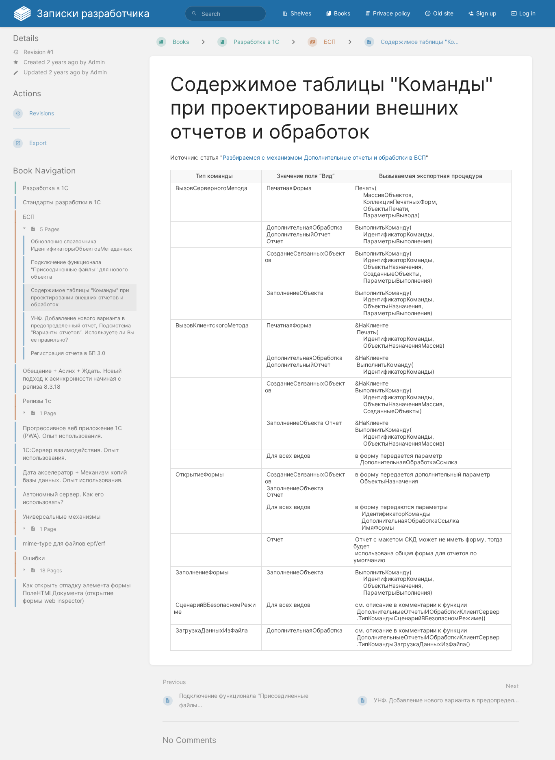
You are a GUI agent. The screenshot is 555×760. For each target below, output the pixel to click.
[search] (225, 13)
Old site (443, 13)
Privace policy (391, 13)
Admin (96, 61)
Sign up (486, 13)
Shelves (301, 13)
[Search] (194, 13)
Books (342, 13)
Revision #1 (39, 52)
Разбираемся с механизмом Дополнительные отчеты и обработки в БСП (324, 157)
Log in (527, 13)
